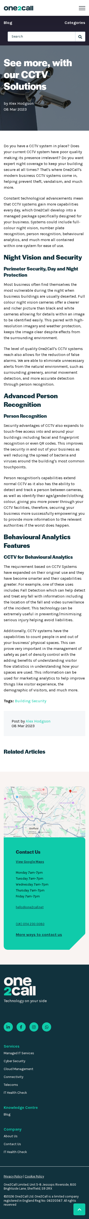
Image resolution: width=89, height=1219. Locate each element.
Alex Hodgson (21, 103)
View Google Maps (30, 862)
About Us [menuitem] (11, 1136)
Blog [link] (8, 22)
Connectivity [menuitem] (13, 1077)
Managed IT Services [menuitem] (19, 1053)
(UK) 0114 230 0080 (30, 924)
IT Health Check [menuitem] (15, 1093)
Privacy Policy (13, 1176)
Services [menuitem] (12, 1046)
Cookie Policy (34, 1176)
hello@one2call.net (30, 907)
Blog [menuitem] (7, 1114)
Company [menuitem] (13, 1129)
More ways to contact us (39, 934)
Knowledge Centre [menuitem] (21, 1107)
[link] (18, 7)
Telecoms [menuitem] (11, 1085)
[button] (79, 1209)
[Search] (80, 36)
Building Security (30, 701)
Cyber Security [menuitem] (14, 1061)
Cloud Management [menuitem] (18, 1069)
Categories (75, 22)
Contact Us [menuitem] (12, 1144)
